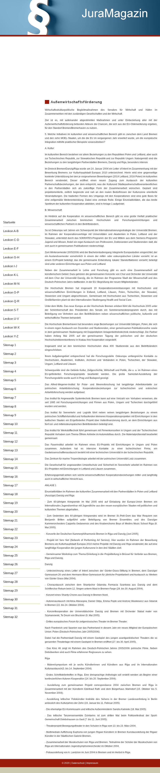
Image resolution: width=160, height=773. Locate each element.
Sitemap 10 (10, 424)
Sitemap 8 (9, 406)
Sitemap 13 (10, 450)
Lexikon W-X (11, 327)
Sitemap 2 (9, 353)
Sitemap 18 (10, 494)
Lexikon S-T (11, 310)
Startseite (9, 222)
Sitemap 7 (9, 397)
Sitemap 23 (10, 538)
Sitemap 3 (9, 362)
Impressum (92, 763)
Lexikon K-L (10, 275)
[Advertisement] (80, 67)
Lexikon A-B (11, 231)
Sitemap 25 (10, 555)
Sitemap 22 (10, 529)
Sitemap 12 (10, 441)
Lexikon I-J (10, 266)
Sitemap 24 (10, 546)
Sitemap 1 (9, 345)
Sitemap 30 (10, 599)
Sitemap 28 (10, 581)
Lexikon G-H (11, 257)
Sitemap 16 (10, 476)
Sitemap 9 (9, 415)
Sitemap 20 (10, 511)
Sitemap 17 (10, 485)
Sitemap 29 (10, 590)
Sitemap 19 (10, 502)
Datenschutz (78, 763)
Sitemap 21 (10, 520)
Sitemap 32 (10, 616)
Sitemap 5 (9, 380)
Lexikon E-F (11, 248)
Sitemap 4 (9, 371)
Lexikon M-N (11, 283)
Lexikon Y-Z (10, 336)
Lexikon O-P (11, 292)
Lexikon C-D (11, 239)
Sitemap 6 (9, 388)
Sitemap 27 (10, 573)
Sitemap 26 (10, 564)
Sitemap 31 (10, 608)
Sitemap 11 (10, 432)
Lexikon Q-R (11, 301)
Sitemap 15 (10, 467)
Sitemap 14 (10, 459)
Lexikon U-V (11, 318)
